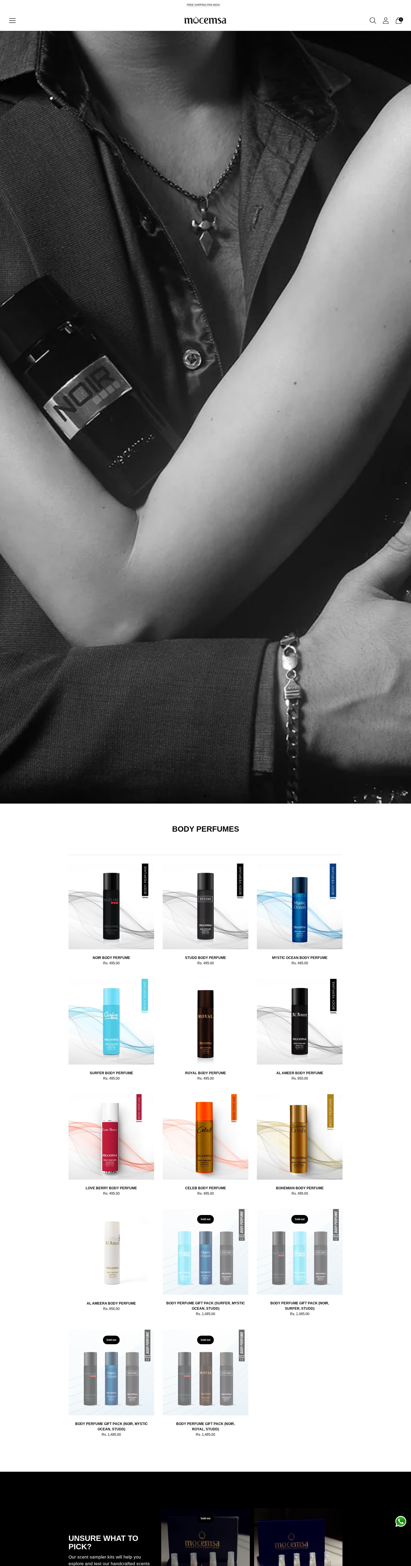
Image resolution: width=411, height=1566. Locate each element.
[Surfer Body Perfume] (111, 1022)
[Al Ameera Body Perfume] (111, 1252)
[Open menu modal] (12, 21)
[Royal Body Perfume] (205, 1022)
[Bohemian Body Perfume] (299, 1137)
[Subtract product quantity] (85, 964)
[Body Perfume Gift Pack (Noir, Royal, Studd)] (205, 1372)
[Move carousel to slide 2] (204, 796)
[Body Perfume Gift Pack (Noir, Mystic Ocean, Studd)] (111, 1372)
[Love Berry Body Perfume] (111, 1137)
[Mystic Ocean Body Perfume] (299, 906)
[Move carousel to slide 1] (200, 796)
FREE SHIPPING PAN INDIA (203, 4)
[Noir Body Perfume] (111, 906)
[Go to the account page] (386, 21)
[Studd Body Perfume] (205, 906)
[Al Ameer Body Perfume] (299, 1022)
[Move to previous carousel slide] (64, 1556)
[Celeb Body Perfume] (205, 1137)
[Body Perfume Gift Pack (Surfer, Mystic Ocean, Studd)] (205, 1252)
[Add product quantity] (72, 964)
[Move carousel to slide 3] (209, 796)
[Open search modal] (373, 21)
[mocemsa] (205, 21)
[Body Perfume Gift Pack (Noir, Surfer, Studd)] (299, 1252)
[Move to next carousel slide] (346, 1556)
